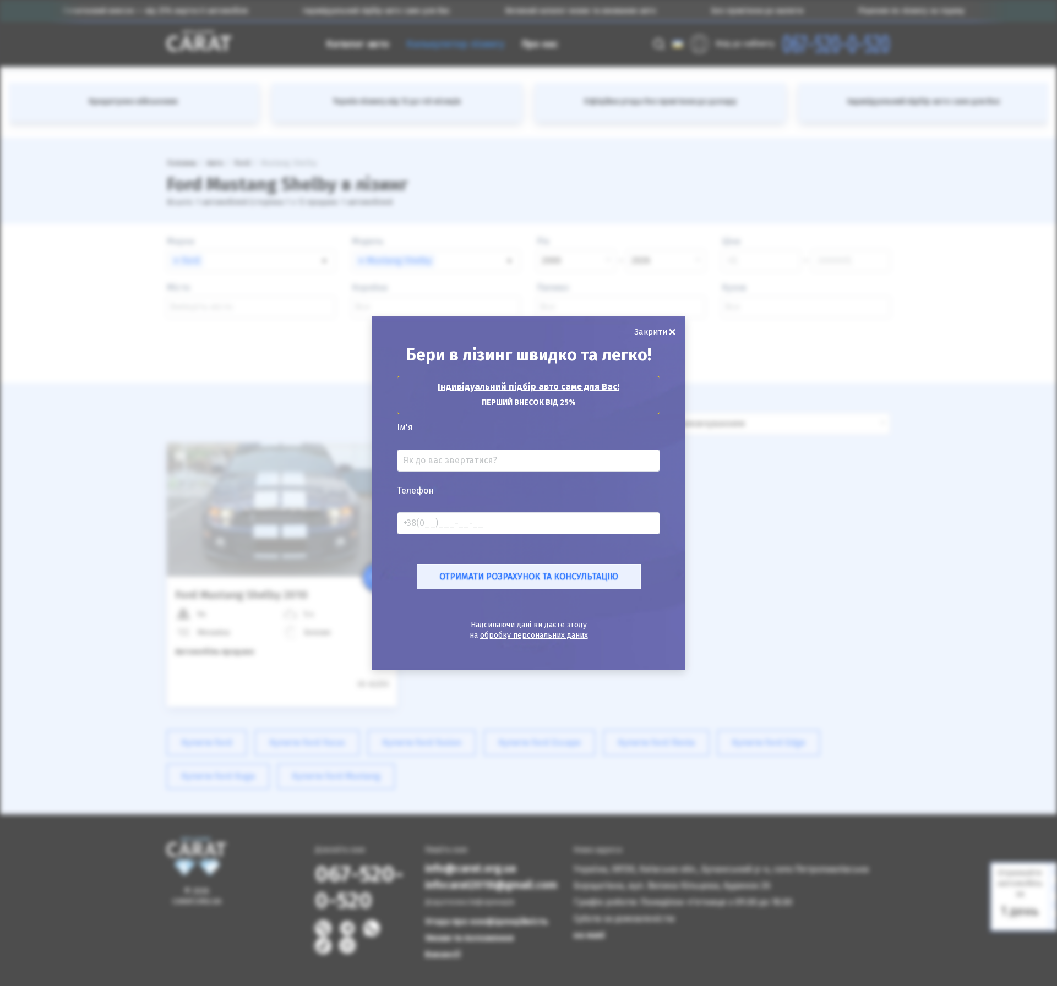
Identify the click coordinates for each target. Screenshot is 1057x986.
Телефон (415, 491)
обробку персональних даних (534, 635)
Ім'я (405, 427)
